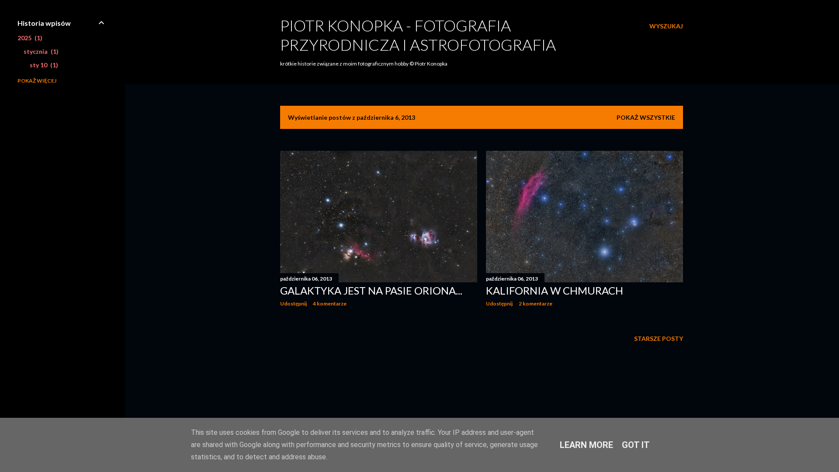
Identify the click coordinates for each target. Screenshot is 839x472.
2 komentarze (535, 303)
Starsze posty (658, 338)
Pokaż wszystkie (646, 117)
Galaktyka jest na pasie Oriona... (371, 290)
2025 (28, 38)
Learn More (586, 445)
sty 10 (43, 65)
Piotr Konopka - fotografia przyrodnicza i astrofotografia (418, 35)
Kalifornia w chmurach (554, 290)
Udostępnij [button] (293, 303)
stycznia (40, 51)
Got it (636, 445)
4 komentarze (330, 303)
